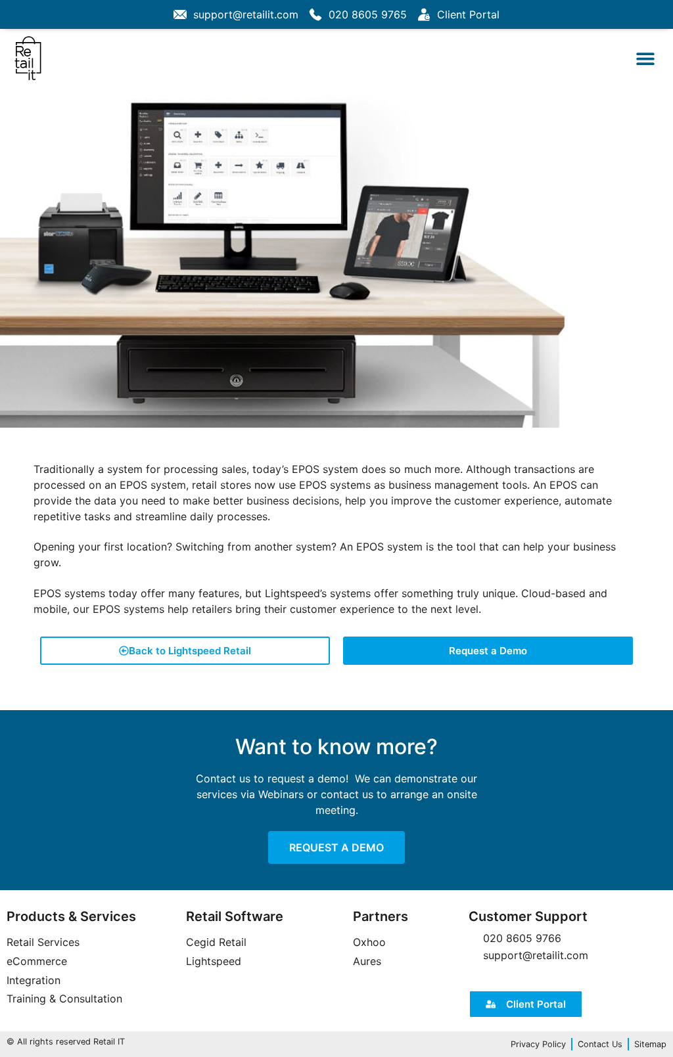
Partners (380, 916)
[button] (645, 58)
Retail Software (234, 916)
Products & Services (71, 916)
